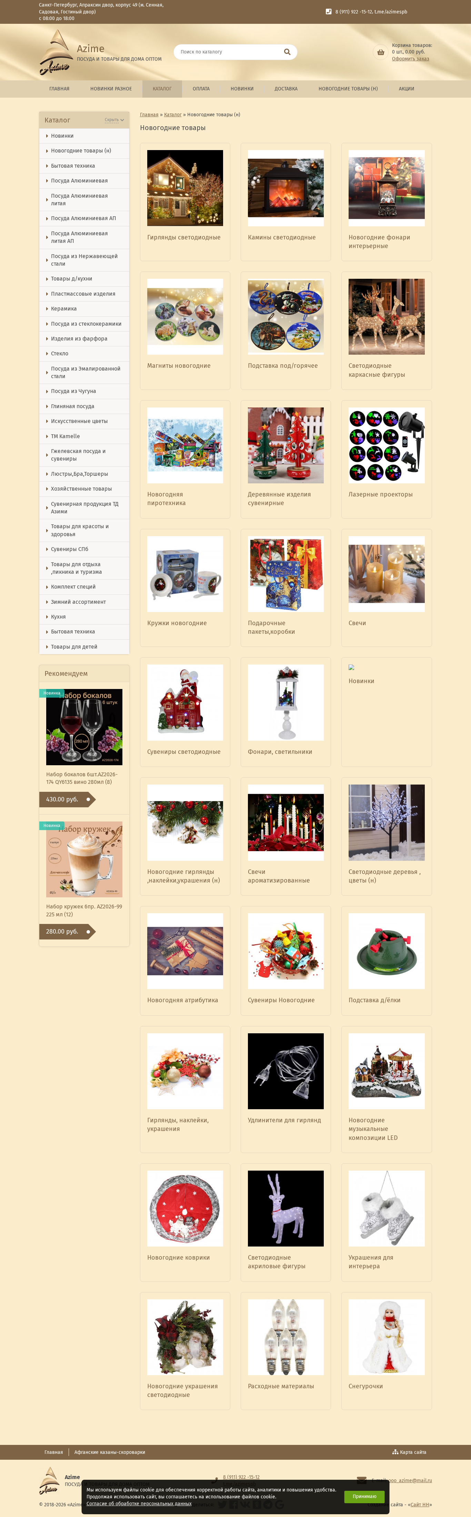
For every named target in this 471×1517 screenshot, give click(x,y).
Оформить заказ (410, 59)
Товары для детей (74, 646)
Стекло (59, 353)
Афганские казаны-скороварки (109, 1452)
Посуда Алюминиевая (79, 180)
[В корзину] (381, 52)
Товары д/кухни (71, 278)
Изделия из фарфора (79, 338)
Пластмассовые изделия (83, 293)
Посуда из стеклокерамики (86, 324)
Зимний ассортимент (78, 602)
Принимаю (365, 1496)
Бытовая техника (73, 165)
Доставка (286, 89)
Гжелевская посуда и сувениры (78, 455)
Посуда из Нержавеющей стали (84, 260)
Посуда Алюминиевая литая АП (79, 237)
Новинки (242, 89)
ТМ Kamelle (65, 436)
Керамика (64, 308)
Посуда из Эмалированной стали (86, 372)
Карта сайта (413, 1452)
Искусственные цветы (79, 421)
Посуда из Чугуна (73, 391)
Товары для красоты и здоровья (80, 530)
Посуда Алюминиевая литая (79, 200)
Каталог (162, 89)
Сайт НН (420, 1505)
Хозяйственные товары (81, 488)
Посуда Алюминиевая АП (83, 218)
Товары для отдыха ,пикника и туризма (76, 568)
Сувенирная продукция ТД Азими (85, 508)
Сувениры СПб (69, 549)
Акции (406, 89)
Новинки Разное (111, 89)
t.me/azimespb (390, 12)
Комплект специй (73, 586)
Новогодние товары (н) (348, 89)
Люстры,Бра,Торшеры (79, 474)
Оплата (201, 89)
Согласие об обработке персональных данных (139, 1504)
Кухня (58, 616)
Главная (59, 89)
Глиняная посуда (72, 406)
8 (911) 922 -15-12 (353, 12)
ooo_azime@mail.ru (410, 1481)
